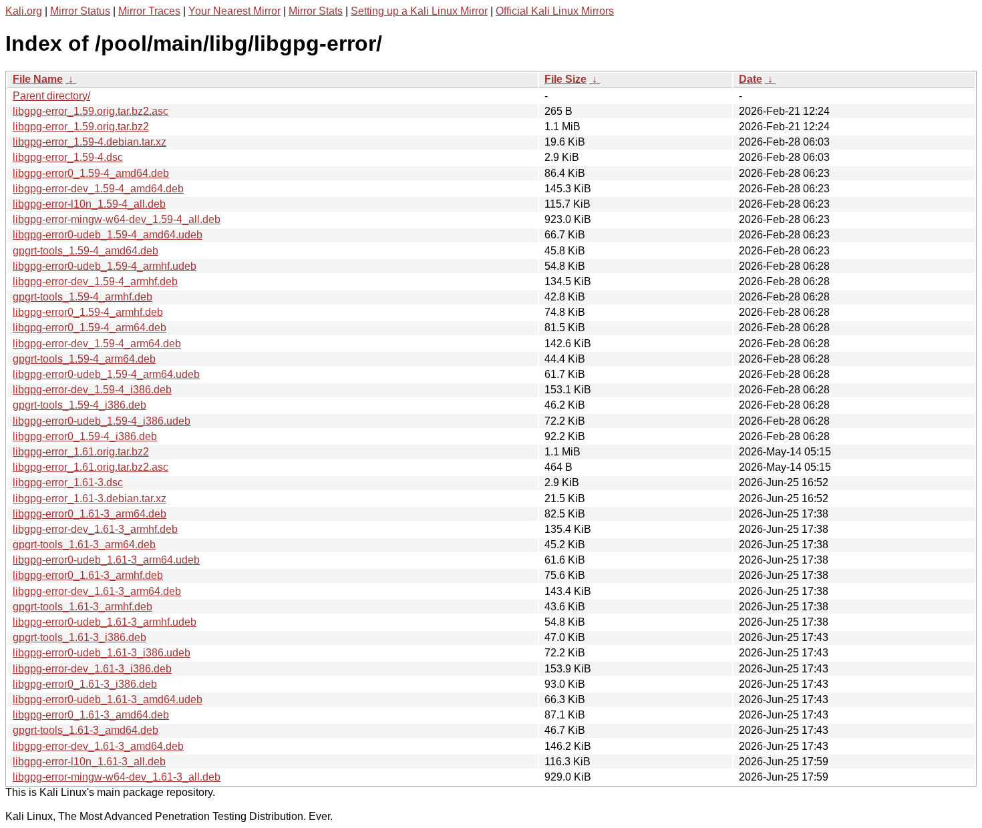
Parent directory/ (51, 95)
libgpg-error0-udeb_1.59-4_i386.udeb (101, 421)
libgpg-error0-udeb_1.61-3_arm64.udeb (106, 560)
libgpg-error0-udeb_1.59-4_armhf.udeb (104, 266)
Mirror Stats (316, 11)
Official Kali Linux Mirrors (555, 11)
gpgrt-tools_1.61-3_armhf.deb (82, 606)
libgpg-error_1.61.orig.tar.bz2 (81, 451)
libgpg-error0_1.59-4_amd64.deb (91, 173)
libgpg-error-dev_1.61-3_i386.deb (92, 668)
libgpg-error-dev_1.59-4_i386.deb (92, 389)
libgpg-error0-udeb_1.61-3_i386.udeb (101, 652)
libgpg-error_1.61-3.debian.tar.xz (89, 498)
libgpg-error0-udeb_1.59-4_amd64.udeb (107, 234)
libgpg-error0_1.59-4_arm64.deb (89, 327)
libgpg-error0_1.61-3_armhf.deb (88, 575)
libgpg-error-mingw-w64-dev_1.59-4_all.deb (116, 219)
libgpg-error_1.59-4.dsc (68, 157)
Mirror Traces (149, 11)
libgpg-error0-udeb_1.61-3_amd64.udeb (107, 699)
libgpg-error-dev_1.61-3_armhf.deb (95, 529)
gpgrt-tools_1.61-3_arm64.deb (84, 544)
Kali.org (23, 11)
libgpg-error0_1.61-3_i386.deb (85, 684)
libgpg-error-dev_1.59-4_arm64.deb (97, 343)
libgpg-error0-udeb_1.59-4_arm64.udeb (106, 374)
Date (750, 79)
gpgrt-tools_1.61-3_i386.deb (79, 637)
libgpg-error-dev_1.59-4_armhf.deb (95, 281)
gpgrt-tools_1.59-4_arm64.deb (84, 359)
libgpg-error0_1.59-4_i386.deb (85, 436)
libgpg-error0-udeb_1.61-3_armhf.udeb (104, 622)
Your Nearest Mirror (234, 11)
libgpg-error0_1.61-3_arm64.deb (89, 514)
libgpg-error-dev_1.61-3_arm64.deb (97, 591)
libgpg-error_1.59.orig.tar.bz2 (81, 126)
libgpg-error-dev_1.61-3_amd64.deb (98, 746)
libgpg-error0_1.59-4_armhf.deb (88, 312)
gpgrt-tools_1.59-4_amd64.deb (85, 250)
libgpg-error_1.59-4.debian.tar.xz (89, 142)
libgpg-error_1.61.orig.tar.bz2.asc (90, 467)
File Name (38, 79)
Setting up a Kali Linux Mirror (419, 11)
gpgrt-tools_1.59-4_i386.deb (79, 405)
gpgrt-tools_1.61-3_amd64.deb (85, 730)
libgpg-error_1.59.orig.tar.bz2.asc (90, 111)
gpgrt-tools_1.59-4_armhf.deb (82, 296)
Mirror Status (80, 11)
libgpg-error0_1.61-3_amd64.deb (91, 714)
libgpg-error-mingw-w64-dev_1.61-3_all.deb (116, 777)
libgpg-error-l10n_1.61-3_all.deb (89, 761)
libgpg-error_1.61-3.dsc (68, 482)
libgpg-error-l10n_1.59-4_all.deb (89, 204)
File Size (565, 79)
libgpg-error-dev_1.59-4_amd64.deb (98, 188)
